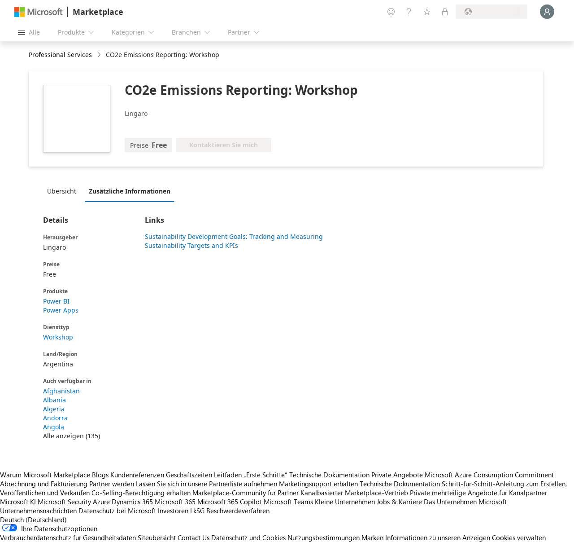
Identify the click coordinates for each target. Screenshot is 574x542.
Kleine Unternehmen (345, 501)
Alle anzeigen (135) (71, 436)
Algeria (54, 409)
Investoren (173, 510)
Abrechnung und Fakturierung (43, 483)
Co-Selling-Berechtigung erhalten (141, 492)
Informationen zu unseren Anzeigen (437, 537)
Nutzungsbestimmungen (323, 537)
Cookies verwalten (519, 537)
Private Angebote (397, 474)
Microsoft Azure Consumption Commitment (489, 474)
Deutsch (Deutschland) (33, 519)
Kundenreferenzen (137, 474)
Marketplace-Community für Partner (245, 492)
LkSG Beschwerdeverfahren (230, 510)
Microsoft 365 (175, 501)
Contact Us (193, 537)
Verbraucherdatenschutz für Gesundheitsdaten (68, 537)
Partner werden (111, 483)
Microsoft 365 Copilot (229, 501)
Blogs (100, 474)
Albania (54, 400)
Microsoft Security (64, 501)
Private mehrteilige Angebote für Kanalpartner (478, 492)
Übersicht (61, 191)
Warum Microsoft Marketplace (45, 474)
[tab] (64, 191)
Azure (101, 501)
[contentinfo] (99, 55)
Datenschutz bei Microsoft (117, 510)
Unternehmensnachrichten (38, 510)
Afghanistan (61, 391)
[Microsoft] (38, 12)
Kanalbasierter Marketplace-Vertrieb (354, 492)
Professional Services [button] (60, 54)
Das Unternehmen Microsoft (465, 501)
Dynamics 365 (132, 501)
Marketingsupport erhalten (318, 483)
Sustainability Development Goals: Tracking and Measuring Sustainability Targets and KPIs (234, 241)
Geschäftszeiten (189, 474)
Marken (372, 537)
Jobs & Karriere (399, 501)
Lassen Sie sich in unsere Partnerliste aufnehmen (206, 483)
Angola (53, 427)
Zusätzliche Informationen (129, 191)
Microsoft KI (18, 501)
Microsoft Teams (288, 501)
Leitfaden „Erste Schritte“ (250, 474)
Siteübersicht (157, 537)
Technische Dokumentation (329, 474)
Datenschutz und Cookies (248, 537)
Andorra (55, 418)
